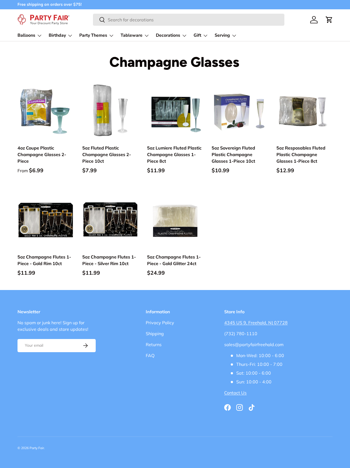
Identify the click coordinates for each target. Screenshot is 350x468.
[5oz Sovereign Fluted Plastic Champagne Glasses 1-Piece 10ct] (240, 111)
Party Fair (37, 448)
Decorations (168, 35)
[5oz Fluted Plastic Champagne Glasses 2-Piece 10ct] (110, 111)
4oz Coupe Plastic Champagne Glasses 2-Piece (42, 154)
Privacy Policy (160, 322)
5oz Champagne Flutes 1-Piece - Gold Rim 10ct (44, 260)
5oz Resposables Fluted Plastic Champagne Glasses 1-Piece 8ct (300, 154)
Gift (197, 35)
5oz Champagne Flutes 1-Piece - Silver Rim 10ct (109, 260)
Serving (222, 35)
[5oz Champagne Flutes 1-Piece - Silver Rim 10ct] (110, 220)
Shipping (155, 333)
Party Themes (93, 35)
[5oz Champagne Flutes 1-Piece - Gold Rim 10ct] (46, 220)
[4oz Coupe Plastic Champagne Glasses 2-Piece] (46, 111)
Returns (154, 344)
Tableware (131, 35)
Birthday (57, 35)
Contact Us (235, 392)
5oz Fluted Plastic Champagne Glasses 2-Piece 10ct (106, 154)
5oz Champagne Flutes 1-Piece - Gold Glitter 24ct (174, 260)
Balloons (26, 35)
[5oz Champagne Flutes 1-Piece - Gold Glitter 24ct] (175, 220)
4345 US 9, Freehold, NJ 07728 (256, 322)
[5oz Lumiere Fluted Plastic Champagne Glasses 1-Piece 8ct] (175, 111)
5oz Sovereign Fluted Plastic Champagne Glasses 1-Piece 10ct (233, 154)
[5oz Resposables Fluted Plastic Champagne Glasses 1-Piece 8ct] (304, 111)
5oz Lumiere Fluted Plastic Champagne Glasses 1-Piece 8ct (174, 154)
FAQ (150, 355)
